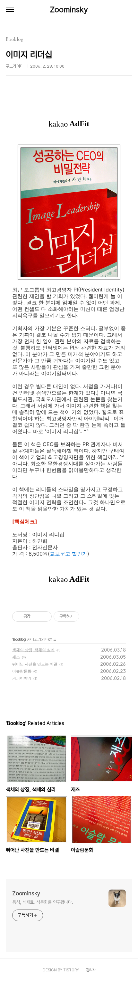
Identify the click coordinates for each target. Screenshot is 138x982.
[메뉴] (10, 9)
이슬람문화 (21, 671)
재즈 (16, 656)
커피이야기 (21, 678)
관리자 (91, 970)
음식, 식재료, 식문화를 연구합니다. (42, 902)
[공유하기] (36, 616)
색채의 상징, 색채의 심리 (33, 649)
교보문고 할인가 (68, 553)
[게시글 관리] (44, 616)
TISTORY (71, 970)
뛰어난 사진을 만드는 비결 (34, 664)
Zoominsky (69, 9)
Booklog (19, 639)
